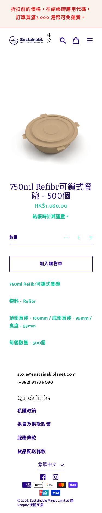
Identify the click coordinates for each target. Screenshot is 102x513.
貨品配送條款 (31, 451)
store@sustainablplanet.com (46, 374)
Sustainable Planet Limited (49, 501)
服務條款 (26, 438)
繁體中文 (48, 465)
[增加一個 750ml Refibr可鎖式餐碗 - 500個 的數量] (91, 238)
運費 (60, 217)
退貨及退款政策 (34, 424)
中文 (49, 38)
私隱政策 (26, 411)
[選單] (90, 40)
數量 (13, 237)
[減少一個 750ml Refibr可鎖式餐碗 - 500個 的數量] (66, 238)
